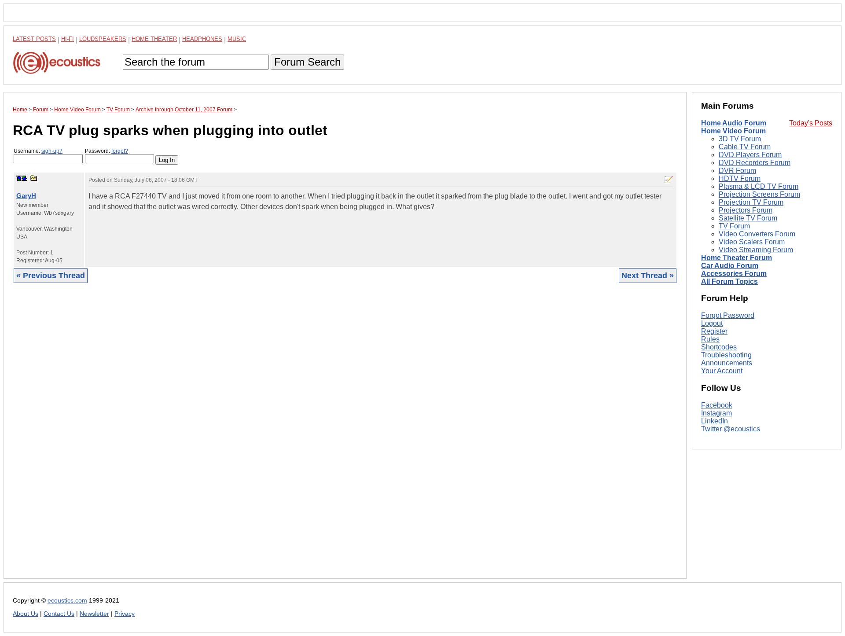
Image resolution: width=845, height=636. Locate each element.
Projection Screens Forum (759, 194)
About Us (25, 613)
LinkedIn (714, 421)
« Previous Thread (50, 275)
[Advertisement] (277, 437)
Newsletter (94, 613)
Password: (106, 151)
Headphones (202, 39)
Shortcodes (719, 347)
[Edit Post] (668, 179)
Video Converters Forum (757, 234)
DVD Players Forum (750, 154)
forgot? (119, 151)
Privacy (124, 613)
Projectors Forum (745, 210)
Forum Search (307, 62)
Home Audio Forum (733, 123)
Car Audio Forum (729, 265)
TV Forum (734, 226)
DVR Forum (737, 170)
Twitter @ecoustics (730, 429)
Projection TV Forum (751, 202)
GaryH (26, 195)
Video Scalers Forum (752, 242)
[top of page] (19, 178)
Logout (712, 323)
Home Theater (154, 39)
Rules (710, 339)
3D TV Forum (740, 139)
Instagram (716, 413)
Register (714, 331)
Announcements (726, 363)
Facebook (716, 405)
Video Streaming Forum (756, 250)
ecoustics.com (67, 600)
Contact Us (59, 613)
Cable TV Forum (745, 147)
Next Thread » (647, 275)
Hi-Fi (67, 39)
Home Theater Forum (736, 257)
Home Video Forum (733, 131)
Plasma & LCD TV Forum (758, 186)
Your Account (721, 371)
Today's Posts (810, 123)
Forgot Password (727, 315)
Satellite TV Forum (748, 218)
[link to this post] (33, 178)
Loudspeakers (102, 39)
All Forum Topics (729, 281)
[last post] (24, 178)
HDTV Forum (739, 178)
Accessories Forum (734, 273)
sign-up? (51, 151)
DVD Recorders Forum (754, 162)
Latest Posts (34, 39)
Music (237, 39)
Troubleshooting (726, 355)
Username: (38, 151)
